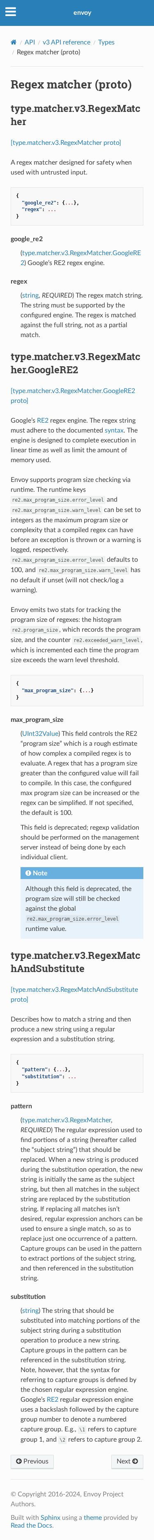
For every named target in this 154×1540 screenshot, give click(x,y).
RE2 (42, 420)
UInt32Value (40, 733)
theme (93, 1517)
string (30, 295)
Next (124, 1461)
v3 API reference (66, 42)
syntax (114, 430)
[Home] (14, 42)
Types (106, 42)
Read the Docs (31, 1525)
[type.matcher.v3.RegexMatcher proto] (66, 143)
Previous (35, 1461)
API (30, 42)
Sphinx (50, 1517)
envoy (82, 12)
